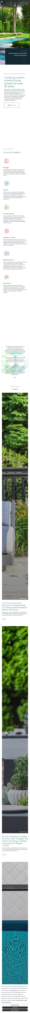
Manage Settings (15, 1005)
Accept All (15, 1007)
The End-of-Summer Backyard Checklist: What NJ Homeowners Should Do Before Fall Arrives (14, 606)
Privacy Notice (13, 990)
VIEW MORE (24, 51)
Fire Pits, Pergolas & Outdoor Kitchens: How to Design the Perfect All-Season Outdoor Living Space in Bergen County (15, 841)
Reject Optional (15, 1010)
